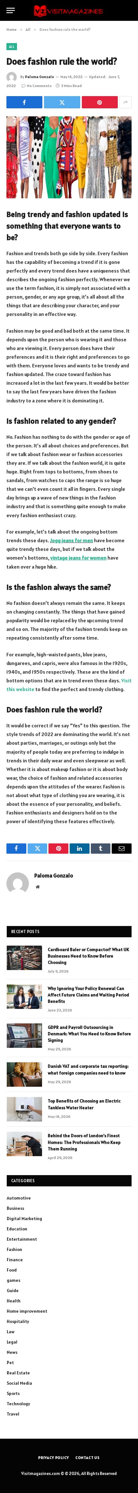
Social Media (19, 1383)
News (12, 1352)
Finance (15, 1260)
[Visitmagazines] (68, 10)
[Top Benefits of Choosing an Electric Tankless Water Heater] (24, 1109)
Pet (10, 1362)
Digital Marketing (24, 1218)
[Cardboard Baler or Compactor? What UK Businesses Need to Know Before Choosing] (24, 958)
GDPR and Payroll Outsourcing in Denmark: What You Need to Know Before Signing (89, 1033)
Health (14, 1301)
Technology (18, 1404)
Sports (13, 1393)
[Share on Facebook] (24, 102)
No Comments (39, 85)
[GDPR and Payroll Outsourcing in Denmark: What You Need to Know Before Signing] (24, 1035)
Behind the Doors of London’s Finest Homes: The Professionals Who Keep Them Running (84, 1142)
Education (17, 1229)
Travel (13, 1414)
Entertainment (22, 1239)
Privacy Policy (53, 1457)
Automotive (19, 1198)
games (13, 1280)
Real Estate (18, 1373)
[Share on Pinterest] (100, 102)
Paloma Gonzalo (39, 76)
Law (10, 1332)
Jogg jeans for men (71, 540)
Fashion (14, 1249)
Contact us (87, 1457)
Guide (13, 1290)
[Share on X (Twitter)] (62, 102)
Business (15, 1208)
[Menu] (10, 10)
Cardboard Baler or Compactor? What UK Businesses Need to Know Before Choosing (88, 956)
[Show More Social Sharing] (125, 102)
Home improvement (27, 1311)
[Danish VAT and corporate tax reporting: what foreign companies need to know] (24, 1074)
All (11, 46)
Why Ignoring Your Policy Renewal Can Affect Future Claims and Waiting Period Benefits (88, 994)
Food (12, 1270)
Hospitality (18, 1321)
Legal (12, 1342)
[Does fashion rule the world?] (69, 157)
